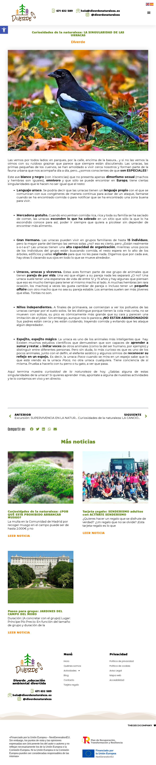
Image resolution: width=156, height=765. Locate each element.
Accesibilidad (117, 680)
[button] (4, 30)
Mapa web (115, 675)
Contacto (69, 680)
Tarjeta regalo (71, 684)
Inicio (66, 661)
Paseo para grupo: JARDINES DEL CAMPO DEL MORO (35, 612)
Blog (66, 675)
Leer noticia (19, 535)
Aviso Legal (116, 670)
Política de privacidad (122, 661)
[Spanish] (152, 4)
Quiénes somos (72, 665)
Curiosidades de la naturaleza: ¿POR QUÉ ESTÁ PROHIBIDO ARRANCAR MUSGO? (38, 514)
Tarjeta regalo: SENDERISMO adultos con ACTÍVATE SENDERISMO (113, 512)
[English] (148, 4)
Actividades (70, 670)
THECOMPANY (140, 725)
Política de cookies (120, 665)
